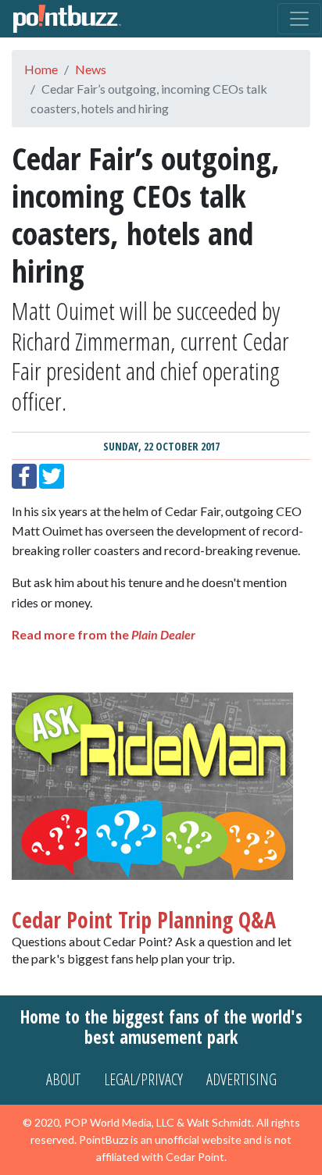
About (63, 1079)
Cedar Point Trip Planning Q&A (144, 920)
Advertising (241, 1079)
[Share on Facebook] (24, 474)
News (90, 69)
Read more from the (103, 634)
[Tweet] (51, 474)
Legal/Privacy (143, 1079)
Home (41, 69)
